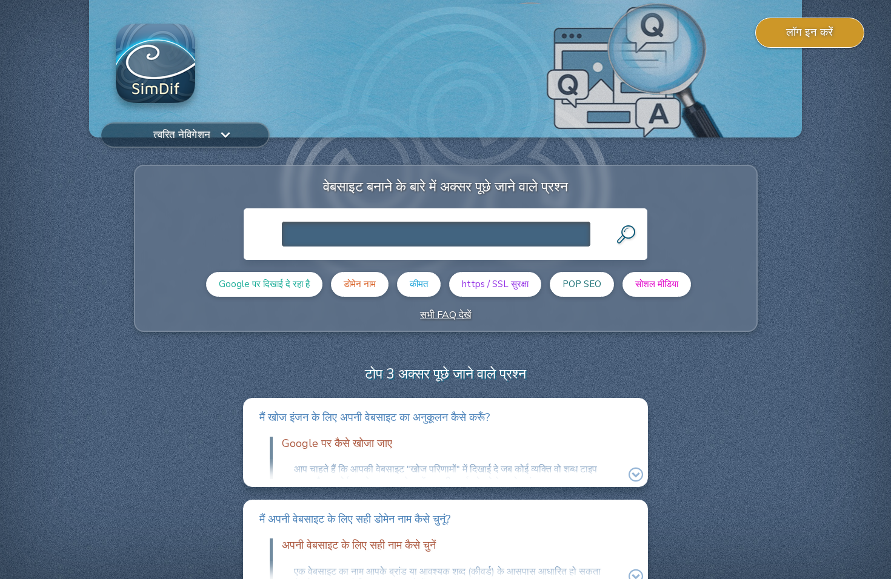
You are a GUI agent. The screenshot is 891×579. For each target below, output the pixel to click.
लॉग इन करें (809, 32)
